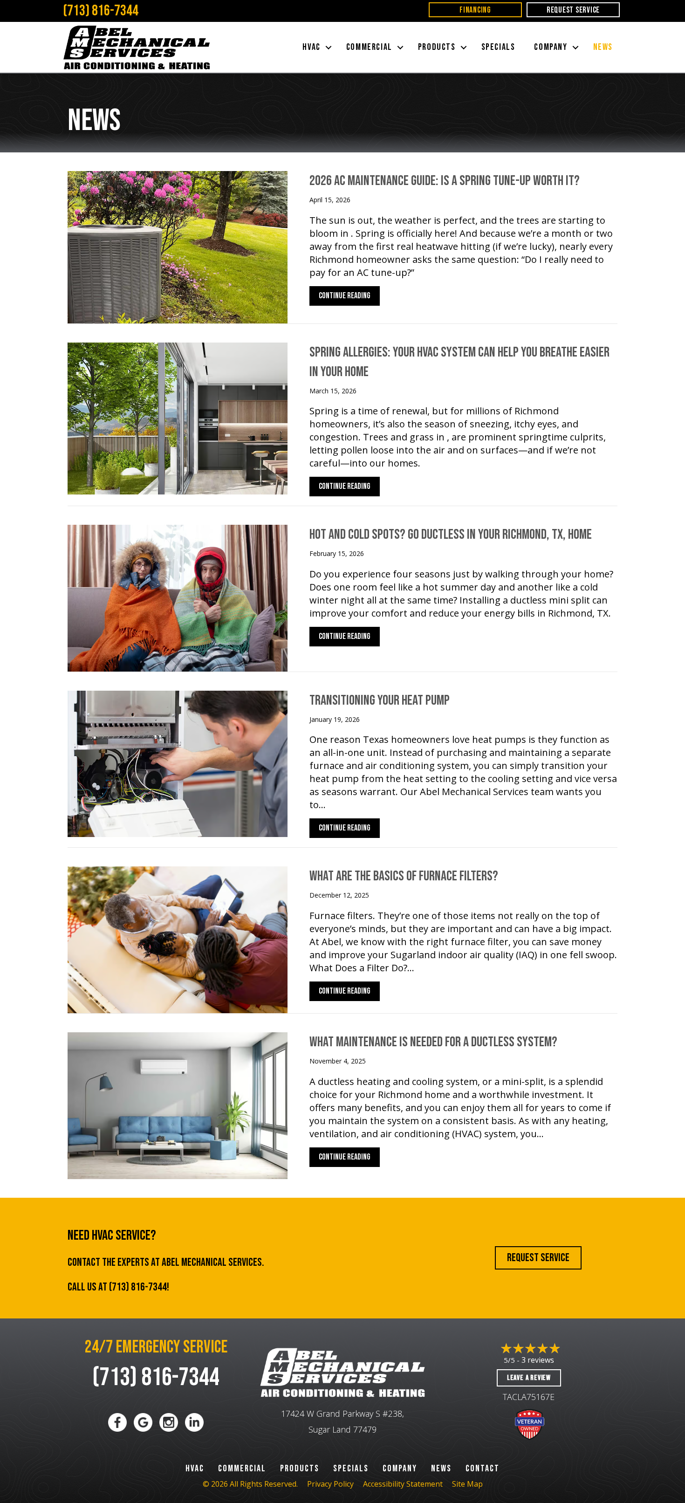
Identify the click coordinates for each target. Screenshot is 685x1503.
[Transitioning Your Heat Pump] (178, 762)
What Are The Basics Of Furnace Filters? (403, 876)
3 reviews (537, 1360)
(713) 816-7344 (100, 11)
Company (550, 47)
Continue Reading (344, 298)
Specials (498, 47)
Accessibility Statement (403, 1484)
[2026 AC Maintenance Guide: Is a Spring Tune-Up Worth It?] (178, 246)
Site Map (467, 1484)
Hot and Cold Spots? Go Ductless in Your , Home (450, 534)
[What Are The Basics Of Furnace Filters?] (178, 939)
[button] (328, 47)
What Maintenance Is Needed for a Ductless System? (433, 1042)
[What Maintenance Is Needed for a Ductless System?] (178, 1104)
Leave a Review (529, 1377)
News (603, 47)
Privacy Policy (330, 1484)
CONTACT (483, 1468)
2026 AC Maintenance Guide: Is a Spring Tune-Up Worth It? (444, 180)
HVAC (311, 47)
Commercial (369, 47)
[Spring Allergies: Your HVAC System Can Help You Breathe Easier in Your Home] (178, 417)
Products (437, 47)
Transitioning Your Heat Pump (379, 700)
